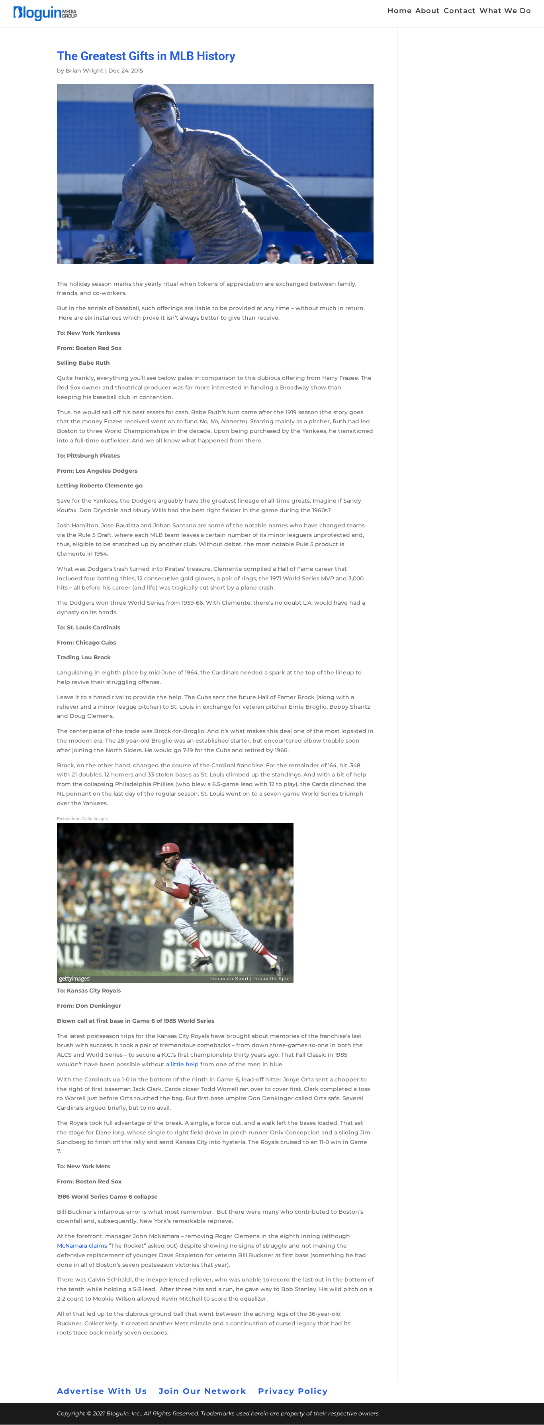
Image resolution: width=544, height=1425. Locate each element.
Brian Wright (85, 70)
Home (399, 11)
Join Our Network (203, 1391)
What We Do (505, 11)
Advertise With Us (102, 1391)
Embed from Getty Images (82, 818)
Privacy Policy (293, 1391)
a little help (182, 1064)
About (427, 11)
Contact (460, 11)
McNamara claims (82, 1245)
